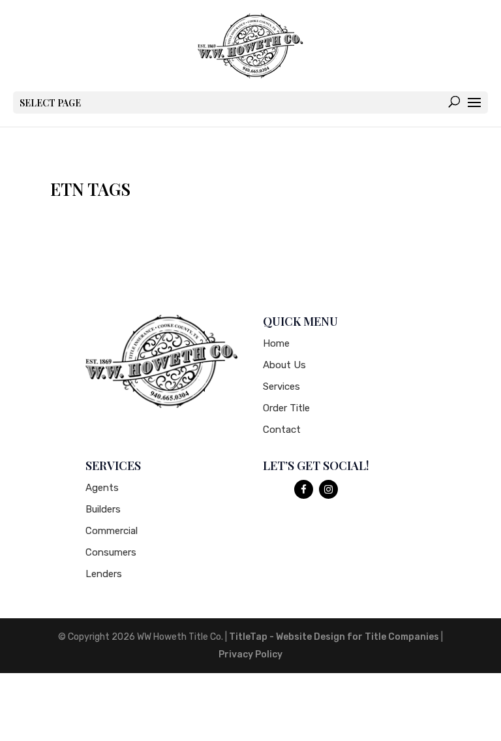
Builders (103, 509)
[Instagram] (328, 489)
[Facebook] (303, 489)
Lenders (103, 574)
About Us (284, 365)
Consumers (110, 552)
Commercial (111, 531)
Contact (282, 429)
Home (276, 343)
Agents (102, 488)
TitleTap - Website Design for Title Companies (334, 636)
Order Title (286, 408)
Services (281, 386)
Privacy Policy (250, 654)
